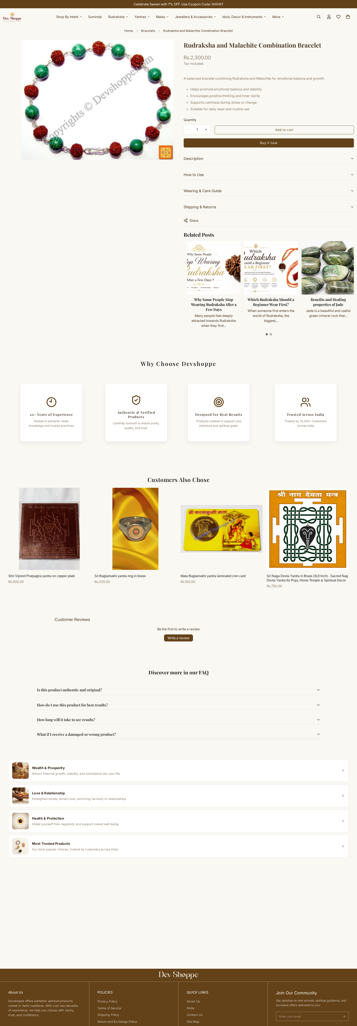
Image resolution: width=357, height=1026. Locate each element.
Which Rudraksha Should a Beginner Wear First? (268, 302)
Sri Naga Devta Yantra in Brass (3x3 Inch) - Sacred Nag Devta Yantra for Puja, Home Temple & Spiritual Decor (307, 578)
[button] (267, 334)
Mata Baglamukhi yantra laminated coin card (213, 576)
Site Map (193, 1021)
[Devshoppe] (12, 16)
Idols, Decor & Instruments (242, 17)
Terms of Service (109, 1008)
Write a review (178, 638)
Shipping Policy (108, 1014)
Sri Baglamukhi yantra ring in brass (120, 576)
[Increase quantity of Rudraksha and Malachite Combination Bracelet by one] (206, 129)
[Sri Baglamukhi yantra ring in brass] (135, 529)
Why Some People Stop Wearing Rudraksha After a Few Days (211, 304)
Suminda (95, 17)
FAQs (190, 1008)
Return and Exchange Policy (117, 1021)
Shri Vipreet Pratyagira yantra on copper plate (41, 576)
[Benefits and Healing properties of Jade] (325, 268)
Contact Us (194, 1014)
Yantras (140, 17)
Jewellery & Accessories (193, 17)
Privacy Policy (107, 1001)
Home (128, 31)
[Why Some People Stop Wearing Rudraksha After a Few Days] (211, 268)
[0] (348, 17)
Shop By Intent (67, 17)
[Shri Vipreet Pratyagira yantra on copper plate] (49, 529)
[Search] (318, 16)
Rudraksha (116, 17)
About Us (193, 1001)
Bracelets (148, 31)
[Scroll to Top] (349, 1003)
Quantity (190, 120)
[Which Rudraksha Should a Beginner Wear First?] (268, 268)
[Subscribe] (344, 1016)
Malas (160, 17)
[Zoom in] (169, 48)
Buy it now (268, 143)
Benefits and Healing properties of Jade (325, 302)
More (276, 17)
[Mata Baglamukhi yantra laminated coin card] (222, 529)
